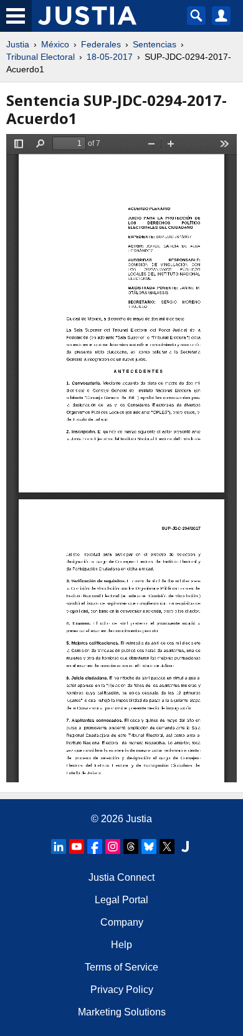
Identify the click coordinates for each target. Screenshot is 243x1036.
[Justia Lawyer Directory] (185, 846)
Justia (17, 44)
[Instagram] (112, 846)
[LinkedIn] (58, 846)
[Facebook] (94, 846)
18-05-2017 (110, 57)
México (55, 44)
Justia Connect (121, 877)
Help (121, 944)
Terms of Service (121, 967)
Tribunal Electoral (40, 57)
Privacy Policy (121, 989)
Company (121, 922)
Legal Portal (121, 900)
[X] (167, 846)
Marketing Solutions (122, 1012)
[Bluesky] (148, 846)
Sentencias (154, 44)
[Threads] (130, 846)
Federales (101, 44)
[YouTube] (76, 846)
